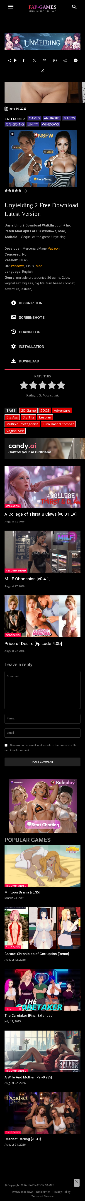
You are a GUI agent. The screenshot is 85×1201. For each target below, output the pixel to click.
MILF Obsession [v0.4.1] (27, 579)
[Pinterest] (44, 60)
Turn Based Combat (58, 424)
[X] (34, 60)
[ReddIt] (65, 60)
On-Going (15, 124)
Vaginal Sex (15, 430)
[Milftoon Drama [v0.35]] (42, 866)
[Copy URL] (42, 71)
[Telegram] (75, 60)
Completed (13, 1009)
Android (52, 118)
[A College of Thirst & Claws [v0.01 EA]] (42, 487)
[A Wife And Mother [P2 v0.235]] (42, 1051)
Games (34, 118)
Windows (50, 124)
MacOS (69, 118)
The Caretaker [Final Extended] (29, 1015)
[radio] (24, 386)
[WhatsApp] (54, 60)
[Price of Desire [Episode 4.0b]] (42, 616)
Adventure (62, 410)
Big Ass (12, 417)
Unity (33, 124)
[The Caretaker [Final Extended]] (42, 990)
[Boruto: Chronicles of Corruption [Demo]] (42, 928)
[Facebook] (23, 60)
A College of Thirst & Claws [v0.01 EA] (41, 514)
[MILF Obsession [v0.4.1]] (42, 551)
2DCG (44, 410)
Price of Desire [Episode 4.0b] (33, 643)
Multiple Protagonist (22, 424)
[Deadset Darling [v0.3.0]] (42, 1113)
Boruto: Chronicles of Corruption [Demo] (37, 953)
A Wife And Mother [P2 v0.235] (28, 1077)
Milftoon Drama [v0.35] (22, 892)
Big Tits (28, 417)
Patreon (54, 248)
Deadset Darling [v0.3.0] (23, 1139)
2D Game (28, 410)
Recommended (16, 570)
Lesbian (45, 417)
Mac (39, 265)
